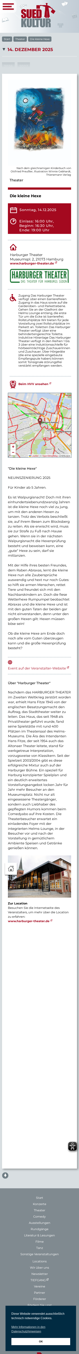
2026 (8, 66)
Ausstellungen (39, 1223)
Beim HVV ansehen (33, 384)
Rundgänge (40, 1229)
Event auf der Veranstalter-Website (37, 668)
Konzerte (39, 1204)
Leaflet (34, 455)
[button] (40, 421)
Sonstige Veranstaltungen (39, 1254)
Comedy (39, 1216)
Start (7, 39)
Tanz (39, 1248)
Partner (39, 1292)
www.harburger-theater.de (32, 263)
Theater (20, 39)
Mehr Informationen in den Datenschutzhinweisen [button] (28, 1329)
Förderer (39, 1299)
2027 (23, 66)
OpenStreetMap (50, 455)
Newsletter (39, 1274)
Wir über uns (39, 1267)
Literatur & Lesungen (39, 1235)
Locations (40, 1261)
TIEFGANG (38, 1280)
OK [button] (41, 1341)
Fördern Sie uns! (39, 1305)
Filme (39, 1241)
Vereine (39, 1286)
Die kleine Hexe (40, 39)
